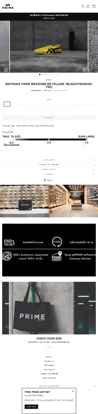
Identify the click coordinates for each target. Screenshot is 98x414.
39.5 (47, 104)
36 (7, 104)
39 (39, 104)
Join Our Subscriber (49, 386)
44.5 (50, 110)
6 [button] (51, 74)
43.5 (33, 110)
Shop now (31, 406)
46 (66, 110)
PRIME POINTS (49, 169)
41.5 (73, 104)
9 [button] (58, 74)
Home (48, 80)
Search (49, 357)
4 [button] (47, 74)
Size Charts (49, 370)
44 (41, 110)
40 (56, 104)
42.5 (90, 104)
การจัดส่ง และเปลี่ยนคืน (49, 165)
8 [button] (56, 74)
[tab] (7, 132)
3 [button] (44, 74)
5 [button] (49, 74)
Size (49, 99)
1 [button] (40, 74)
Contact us (49, 361)
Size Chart (49, 160)
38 (31, 104)
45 (58, 110)
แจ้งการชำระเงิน (49, 378)
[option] (49, 17)
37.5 (23, 104)
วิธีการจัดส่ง (49, 365)
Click (49, 347)
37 (15, 104)
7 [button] (54, 74)
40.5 (64, 104)
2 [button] (42, 74)
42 (82, 104)
